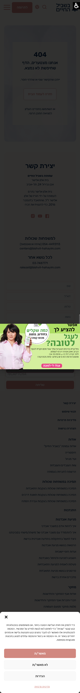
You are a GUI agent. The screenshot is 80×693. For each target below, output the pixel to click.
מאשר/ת (40, 653)
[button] (6, 617)
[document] (40, 346)
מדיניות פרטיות (42, 686)
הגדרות (40, 676)
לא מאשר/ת (40, 665)
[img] (40, 346)
